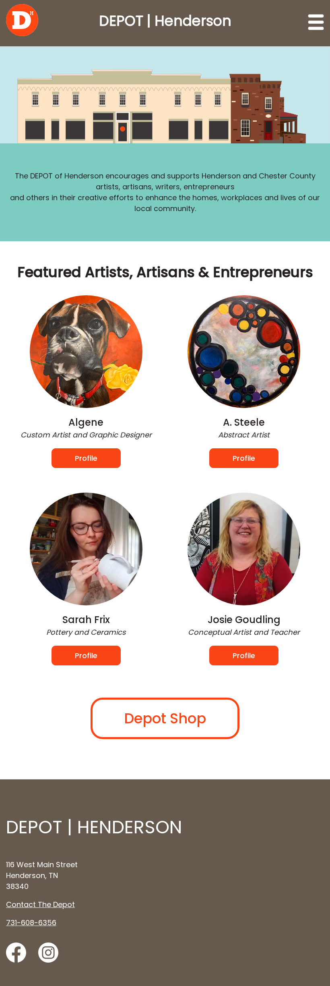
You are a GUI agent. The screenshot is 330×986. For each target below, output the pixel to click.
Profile (86, 458)
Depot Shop (165, 718)
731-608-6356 (31, 923)
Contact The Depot (40, 904)
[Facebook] (16, 952)
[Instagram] (48, 952)
